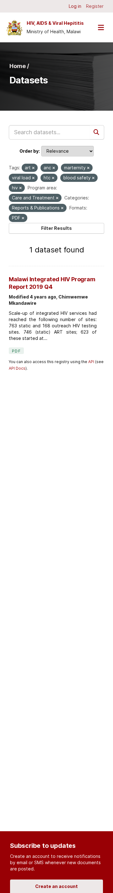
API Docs (17, 368)
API (91, 361)
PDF (16, 351)
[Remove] (33, 168)
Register (95, 6)
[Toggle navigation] (100, 27)
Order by (29, 151)
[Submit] (97, 132)
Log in (75, 6)
